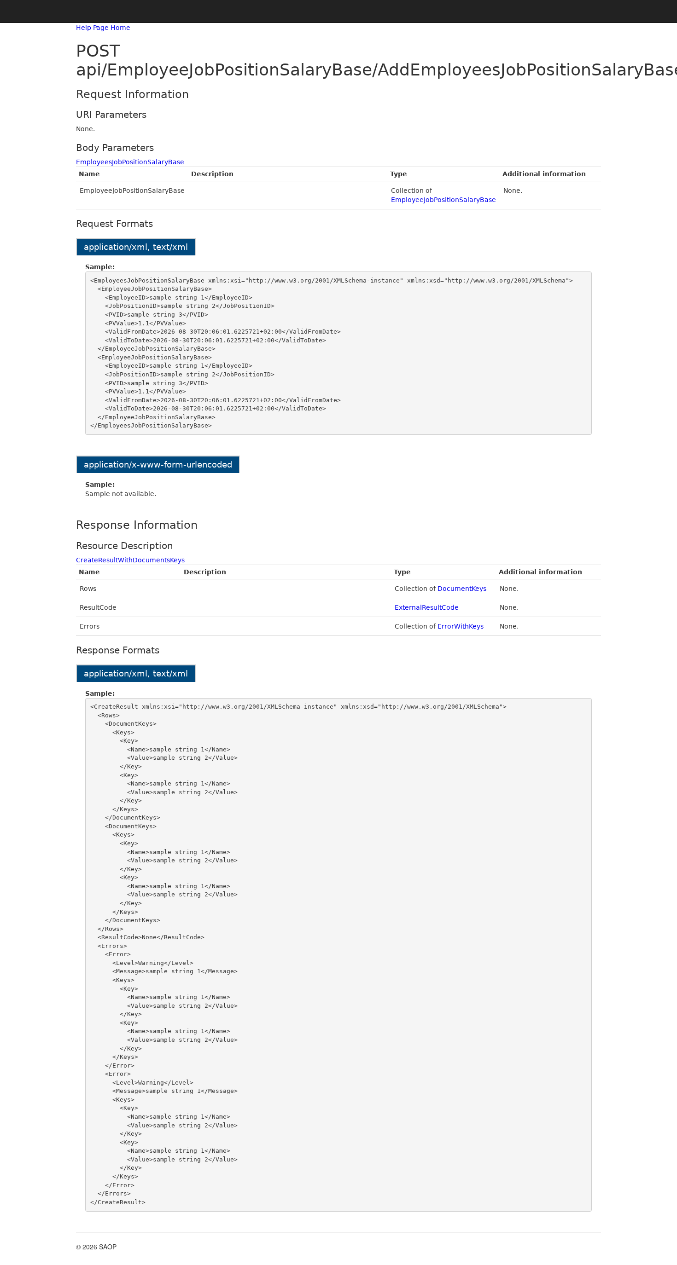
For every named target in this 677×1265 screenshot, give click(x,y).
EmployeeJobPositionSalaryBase (443, 199)
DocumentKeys (462, 588)
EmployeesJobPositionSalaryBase (130, 162)
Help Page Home (103, 27)
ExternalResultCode (427, 607)
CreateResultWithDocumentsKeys (130, 560)
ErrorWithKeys (461, 626)
